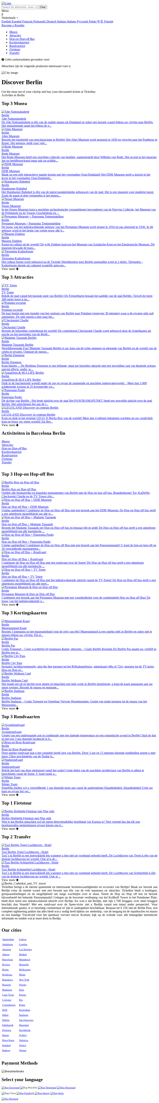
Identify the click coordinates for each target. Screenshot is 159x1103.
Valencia (23, 1040)
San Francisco (26, 1020)
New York (24, 979)
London (23, 944)
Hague (5, 1035)
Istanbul (6, 1045)
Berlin (5, 969)
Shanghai (24, 1025)
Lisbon (22, 939)
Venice (22, 1045)
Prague (22, 994)
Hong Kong (8, 1040)
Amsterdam (8, 939)
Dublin (6, 1020)
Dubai (5, 1015)
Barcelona (7, 959)
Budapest (7, 989)
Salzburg (23, 1015)
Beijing (6, 964)
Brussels (6, 984)
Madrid (23, 954)
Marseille (24, 964)
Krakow (6, 1050)
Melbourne (25, 969)
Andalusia (7, 944)
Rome (22, 1004)
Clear (43, 7)
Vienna (22, 1050)
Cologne (6, 999)
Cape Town (8, 994)
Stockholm (24, 1030)
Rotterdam (24, 1009)
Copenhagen (9, 1004)
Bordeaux (7, 974)
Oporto (22, 984)
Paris (21, 989)
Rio (21, 999)
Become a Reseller (13, 25)
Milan (22, 974)
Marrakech (24, 959)
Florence (6, 1030)
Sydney (23, 1035)
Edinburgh (7, 1025)
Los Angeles (25, 949)
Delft (4, 1009)
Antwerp (6, 949)
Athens (6, 954)
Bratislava (7, 979)
